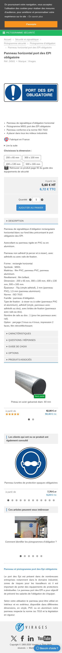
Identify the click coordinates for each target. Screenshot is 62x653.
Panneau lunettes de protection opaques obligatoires (31, 482)
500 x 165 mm (33, 164)
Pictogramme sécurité (15, 43)
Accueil (7, 39)
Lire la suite (11, 145)
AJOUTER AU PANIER (31, 207)
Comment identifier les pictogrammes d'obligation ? (31, 541)
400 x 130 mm (13, 164)
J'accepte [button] (31, 24)
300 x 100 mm (31, 157)
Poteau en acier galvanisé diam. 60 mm (31, 402)
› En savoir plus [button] (35, 16)
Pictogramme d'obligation (42, 43)
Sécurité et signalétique (27, 39)
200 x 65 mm (12, 157)
